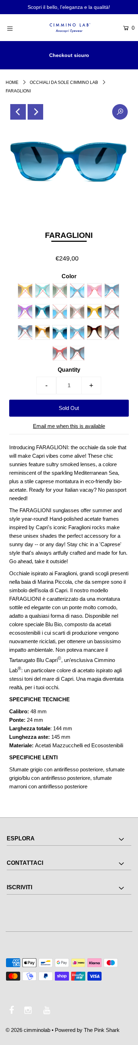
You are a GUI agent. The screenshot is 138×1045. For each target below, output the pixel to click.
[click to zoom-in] (120, 112)
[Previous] (18, 112)
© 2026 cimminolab (28, 1030)
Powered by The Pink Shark (87, 1030)
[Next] (35, 112)
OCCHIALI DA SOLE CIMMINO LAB (64, 82)
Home (12, 82)
